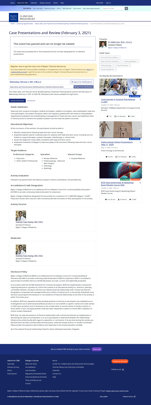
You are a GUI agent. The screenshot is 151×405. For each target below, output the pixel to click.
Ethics (59, 8)
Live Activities (30, 370)
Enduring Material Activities (36, 377)
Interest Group (13, 367)
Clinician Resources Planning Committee (68, 367)
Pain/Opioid (12, 374)
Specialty (10, 364)
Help (62, 3)
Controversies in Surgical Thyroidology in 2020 (118, 100)
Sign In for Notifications (83, 82)
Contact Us (56, 374)
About (56, 3)
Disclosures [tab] (31, 101)
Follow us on (116, 369)
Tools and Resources (33, 380)
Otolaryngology (106, 65)
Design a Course (32, 360)
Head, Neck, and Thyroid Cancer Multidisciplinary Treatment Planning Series (61, 24)
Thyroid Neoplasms (107, 69)
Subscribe (97, 349)
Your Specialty (38, 8)
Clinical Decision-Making (109, 57)
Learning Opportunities (25, 24)
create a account (19, 72)
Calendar (34, 3)
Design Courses (45, 3)
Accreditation (30, 367)
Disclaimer (104, 397)
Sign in (89, 69)
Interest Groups (49, 8)
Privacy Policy (128, 397)
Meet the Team (31, 364)
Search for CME (23, 3)
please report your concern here (117, 391)
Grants (28, 383)
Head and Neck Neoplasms (110, 61)
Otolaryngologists (130, 61)
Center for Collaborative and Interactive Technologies (73, 364)
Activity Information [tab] (17, 101)
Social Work (77, 8)
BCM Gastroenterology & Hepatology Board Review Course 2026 (117, 183)
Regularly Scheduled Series (35, 374)
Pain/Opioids (67, 8)
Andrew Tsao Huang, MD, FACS (29, 222)
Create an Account (120, 361)
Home (12, 3)
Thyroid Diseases (122, 65)
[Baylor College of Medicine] (22, 17)
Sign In (108, 3)
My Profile (99, 3)
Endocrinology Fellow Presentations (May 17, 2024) (117, 143)
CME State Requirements (91, 8)
